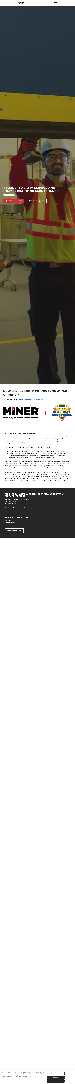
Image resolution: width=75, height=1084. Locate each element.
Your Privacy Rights (56, 1073)
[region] (37, 1077)
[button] (55, 3)
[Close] (72, 1077)
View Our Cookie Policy (25, 1076)
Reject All (55, 1077)
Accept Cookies (56, 1081)
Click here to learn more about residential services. (21, 508)
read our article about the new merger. (31, 399)
